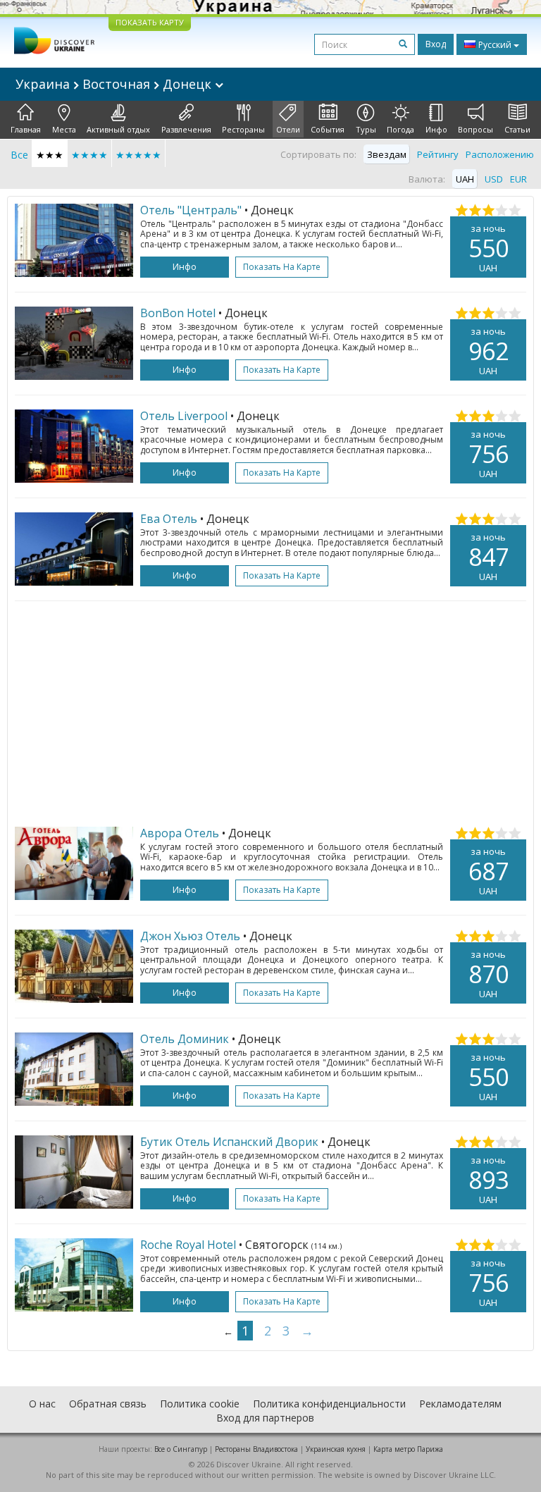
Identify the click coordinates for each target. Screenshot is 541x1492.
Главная (26, 129)
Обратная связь (108, 1403)
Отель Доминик (184, 1039)
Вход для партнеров (265, 1417)
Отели (288, 129)
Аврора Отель (179, 833)
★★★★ (89, 154)
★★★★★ (138, 154)
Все (19, 154)
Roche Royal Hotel (188, 1244)
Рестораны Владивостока (256, 1449)
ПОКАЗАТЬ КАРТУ (150, 22)
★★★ (49, 154)
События (327, 129)
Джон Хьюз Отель (190, 936)
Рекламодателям (460, 1403)
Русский (495, 45)
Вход (435, 44)
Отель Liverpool (184, 416)
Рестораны (243, 129)
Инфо (436, 129)
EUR (518, 179)
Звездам (386, 154)
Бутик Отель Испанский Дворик (229, 1141)
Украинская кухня (336, 1449)
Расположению (500, 154)
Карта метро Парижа (408, 1449)
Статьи (517, 129)
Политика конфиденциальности (329, 1403)
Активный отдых (118, 129)
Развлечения (186, 129)
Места (64, 129)
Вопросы (475, 129)
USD (494, 179)
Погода (400, 129)
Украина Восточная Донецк (115, 83)
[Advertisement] (270, 714)
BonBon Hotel (178, 313)
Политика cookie (200, 1403)
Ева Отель (168, 518)
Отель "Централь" (191, 210)
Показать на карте (282, 267)
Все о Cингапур (180, 1449)
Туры (366, 129)
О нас (42, 1403)
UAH (465, 179)
